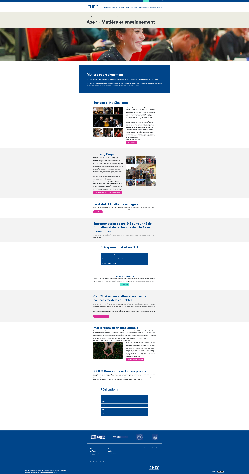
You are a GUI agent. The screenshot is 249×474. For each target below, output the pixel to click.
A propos (92, 450)
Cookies (107, 458)
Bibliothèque (139, 1)
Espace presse (93, 446)
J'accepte (214, 471)
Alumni (135, 7)
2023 (103, 405)
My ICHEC (145, 1)
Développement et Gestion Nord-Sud (113, 259)
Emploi (91, 448)
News (120, 1)
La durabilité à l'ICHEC (104, 16)
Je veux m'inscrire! (148, 447)
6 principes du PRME (137, 79)
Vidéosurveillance (112, 453)
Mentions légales (93, 458)
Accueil (88, 16)
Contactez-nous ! (131, 142)
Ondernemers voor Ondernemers (105, 280)
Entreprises (153, 7)
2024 (103, 401)
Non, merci (220, 471)
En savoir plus (98, 211)
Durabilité (134, 1)
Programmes (115, 7)
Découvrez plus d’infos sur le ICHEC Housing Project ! (107, 192)
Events (123, 1)
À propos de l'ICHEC (95, 16)
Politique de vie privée (101, 458)
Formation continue (144, 7)
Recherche (122, 7)
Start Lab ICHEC (128, 1)
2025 (103, 397)
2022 (103, 409)
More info (54, 472)
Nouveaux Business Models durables (112, 254)
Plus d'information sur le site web (135, 359)
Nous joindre (116, 1)
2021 (103, 414)
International (129, 7)
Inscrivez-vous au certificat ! (101, 316)
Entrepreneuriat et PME (109, 263)
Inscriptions (107, 7)
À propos (159, 7)
